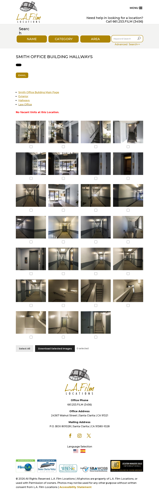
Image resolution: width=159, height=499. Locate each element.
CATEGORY (64, 39)
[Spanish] (83, 450)
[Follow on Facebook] (70, 436)
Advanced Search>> (127, 44)
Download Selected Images (55, 348)
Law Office (25, 104)
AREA (95, 39)
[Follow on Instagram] (79, 436)
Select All (24, 348)
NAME (32, 39)
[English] (76, 450)
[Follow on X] (89, 436)
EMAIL (22, 75)
